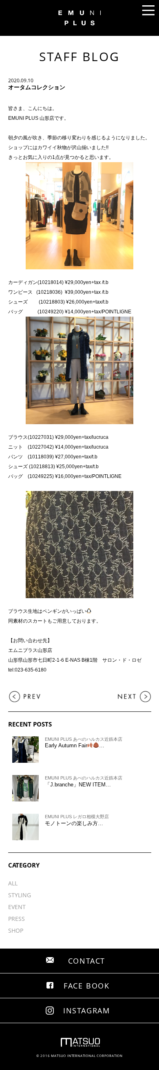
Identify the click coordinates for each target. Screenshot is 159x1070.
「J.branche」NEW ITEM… (78, 785)
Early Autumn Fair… (75, 745)
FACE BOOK (87, 986)
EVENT (17, 907)
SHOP (15, 930)
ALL (13, 883)
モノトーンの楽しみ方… (74, 823)
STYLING (19, 895)
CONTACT (87, 961)
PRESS (16, 918)
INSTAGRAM (86, 1010)
